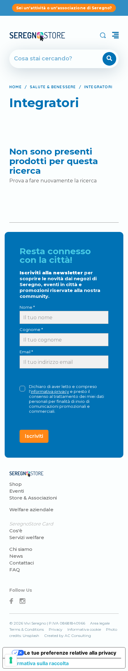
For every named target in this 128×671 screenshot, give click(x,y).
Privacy (55, 629)
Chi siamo (20, 549)
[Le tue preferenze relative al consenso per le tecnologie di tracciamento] (11, 660)
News (16, 556)
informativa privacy (50, 391)
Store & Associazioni (33, 498)
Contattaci (21, 563)
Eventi (16, 491)
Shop (15, 484)
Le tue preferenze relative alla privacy (70, 653)
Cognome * (31, 329)
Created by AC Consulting (67, 635)
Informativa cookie (84, 629)
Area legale (100, 623)
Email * (26, 351)
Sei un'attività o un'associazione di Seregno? (64, 8)
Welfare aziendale (31, 509)
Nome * (27, 307)
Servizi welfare (26, 537)
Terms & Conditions (26, 629)
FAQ (14, 570)
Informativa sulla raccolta (38, 663)
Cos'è (15, 531)
